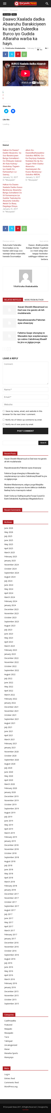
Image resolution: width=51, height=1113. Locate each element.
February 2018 (10, 885)
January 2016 (10, 987)
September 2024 (11, 572)
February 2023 (10, 650)
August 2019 (9, 812)
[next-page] (8, 349)
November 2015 (11, 995)
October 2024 (10, 568)
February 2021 (10, 743)
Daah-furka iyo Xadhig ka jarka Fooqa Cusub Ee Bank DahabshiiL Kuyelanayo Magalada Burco (24, 497)
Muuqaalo (14, 10)
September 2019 (11, 808)
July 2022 (8, 678)
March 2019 (9, 833)
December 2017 (11, 894)
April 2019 (8, 829)
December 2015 (11, 991)
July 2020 (8, 768)
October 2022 (10, 666)
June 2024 (8, 585)
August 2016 (9, 959)
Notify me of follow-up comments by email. (23, 420)
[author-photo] (25, 282)
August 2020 (9, 764)
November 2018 (11, 849)
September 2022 (11, 670)
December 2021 (11, 707)
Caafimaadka (10, 1020)
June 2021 (8, 731)
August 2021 (9, 723)
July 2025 (8, 536)
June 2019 (8, 820)
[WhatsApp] (24, 54)
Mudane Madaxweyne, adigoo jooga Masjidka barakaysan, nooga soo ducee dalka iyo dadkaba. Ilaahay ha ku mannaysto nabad (25, 487)
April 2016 (8, 975)
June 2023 (8, 633)
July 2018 (8, 865)
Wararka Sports (11, 1053)
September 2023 (11, 621)
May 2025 (8, 544)
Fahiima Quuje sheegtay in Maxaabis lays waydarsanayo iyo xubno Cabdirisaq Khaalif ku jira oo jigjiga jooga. (25, 476)
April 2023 (8, 642)
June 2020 (8, 772)
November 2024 (11, 564)
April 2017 (8, 926)
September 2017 (11, 906)
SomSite (25, 1110)
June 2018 (8, 869)
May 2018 (8, 873)
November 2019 (11, 800)
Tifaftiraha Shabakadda (15, 48)
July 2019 (8, 816)
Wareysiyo (8, 1057)
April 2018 (8, 877)
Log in (7, 1074)
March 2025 (9, 552)
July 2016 (8, 963)
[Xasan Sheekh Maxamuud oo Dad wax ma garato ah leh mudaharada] (9, 310)
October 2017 (10, 902)
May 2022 (8, 686)
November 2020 (11, 751)
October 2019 (10, 804)
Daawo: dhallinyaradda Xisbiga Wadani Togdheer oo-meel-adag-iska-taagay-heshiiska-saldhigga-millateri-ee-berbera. (37, 252)
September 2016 (11, 955)
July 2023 (8, 629)
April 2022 (8, 690)
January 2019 (10, 841)
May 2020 (8, 776)
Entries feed (9, 1078)
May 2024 (8, 589)
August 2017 (9, 910)
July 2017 (8, 914)
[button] (4, 3)
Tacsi (6, 1037)
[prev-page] (4, 349)
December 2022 (11, 658)
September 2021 (11, 719)
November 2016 (11, 946)
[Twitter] (11, 54)
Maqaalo (8, 1029)
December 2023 (11, 609)
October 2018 (10, 853)
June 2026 (8, 528)
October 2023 (10, 617)
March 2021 (9, 739)
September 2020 (11, 759)
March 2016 (9, 979)
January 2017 (10, 938)
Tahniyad (8, 1041)
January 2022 (10, 703)
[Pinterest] (18, 54)
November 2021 (11, 711)
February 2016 (10, 983)
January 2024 (10, 605)
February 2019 (10, 837)
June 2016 (8, 967)
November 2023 (11, 613)
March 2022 (9, 694)
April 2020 (8, 780)
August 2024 (9, 577)
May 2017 (8, 922)
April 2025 (8, 548)
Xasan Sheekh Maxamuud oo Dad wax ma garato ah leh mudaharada (33, 310)
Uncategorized (10, 1045)
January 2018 (10, 890)
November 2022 (11, 662)
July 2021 (8, 727)
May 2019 (8, 824)
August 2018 (9, 861)
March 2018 (9, 881)
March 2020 (9, 784)
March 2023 (9, 646)
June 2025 (8, 540)
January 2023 (10, 654)
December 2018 (11, 845)
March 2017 (9, 930)
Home (5, 10)
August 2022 (9, 674)
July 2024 (8, 581)
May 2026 (8, 532)
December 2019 (11, 796)
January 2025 (10, 560)
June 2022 (8, 682)
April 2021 (8, 735)
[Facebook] (5, 54)
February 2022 (10, 698)
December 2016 (11, 942)
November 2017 (11, 898)
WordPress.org (10, 1086)
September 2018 (11, 857)
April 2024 (8, 593)
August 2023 (9, 625)
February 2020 (10, 788)
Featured (8, 1024)
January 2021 (10, 747)
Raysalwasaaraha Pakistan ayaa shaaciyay (22, 468)
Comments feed (11, 1082)
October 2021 (10, 715)
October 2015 (10, 999)
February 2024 (10, 601)
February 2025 (10, 556)
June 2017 (8, 918)
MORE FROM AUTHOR (34, 300)
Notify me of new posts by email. (19, 424)
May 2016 (8, 971)
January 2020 (10, 792)
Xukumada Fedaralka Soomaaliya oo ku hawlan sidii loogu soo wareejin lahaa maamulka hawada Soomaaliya (14, 251)
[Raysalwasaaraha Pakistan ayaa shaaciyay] (9, 323)
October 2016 (10, 950)
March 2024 (9, 597)
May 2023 (8, 638)
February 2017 (10, 934)
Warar (14, 14)
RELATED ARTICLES (12, 300)
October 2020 (10, 755)
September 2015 (11, 1003)
